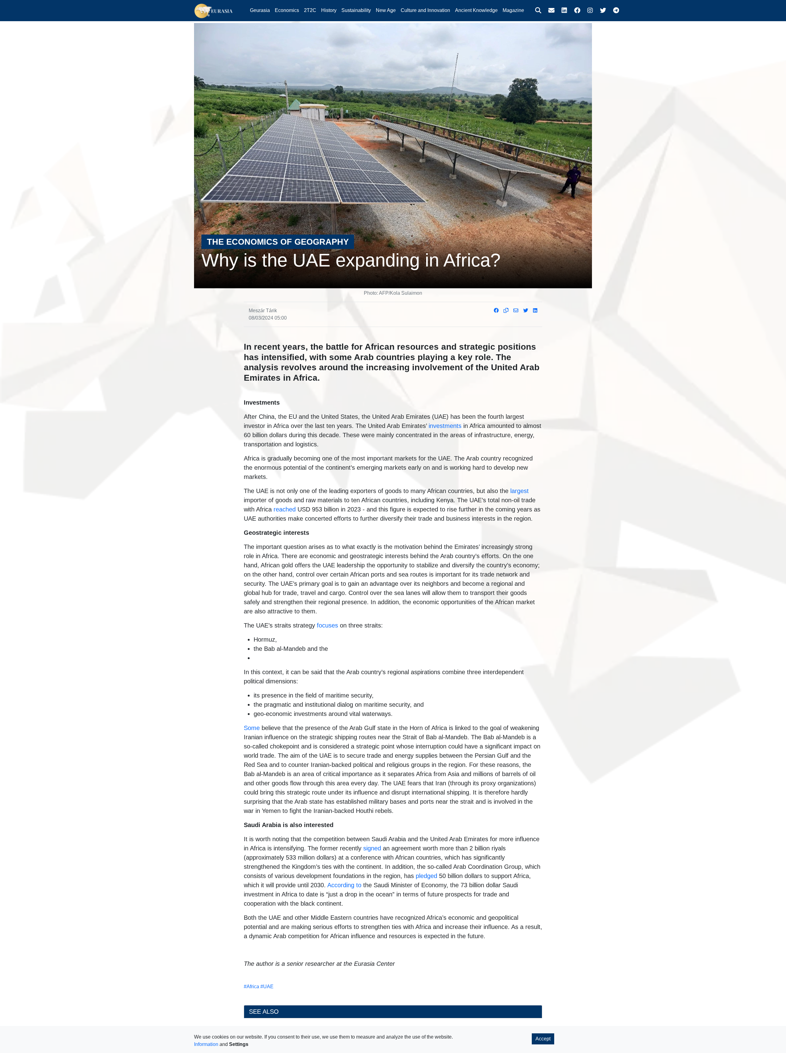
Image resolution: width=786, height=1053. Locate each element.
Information (206, 1044)
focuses (327, 625)
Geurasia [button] (260, 10)
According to (344, 885)
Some (252, 728)
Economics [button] (287, 10)
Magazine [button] (513, 10)
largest (519, 491)
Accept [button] (543, 1038)
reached (285, 509)
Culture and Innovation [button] (425, 10)
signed (372, 848)
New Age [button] (386, 10)
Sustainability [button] (356, 10)
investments (445, 425)
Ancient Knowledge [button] (476, 10)
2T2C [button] (310, 10)
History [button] (329, 10)
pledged (426, 875)
